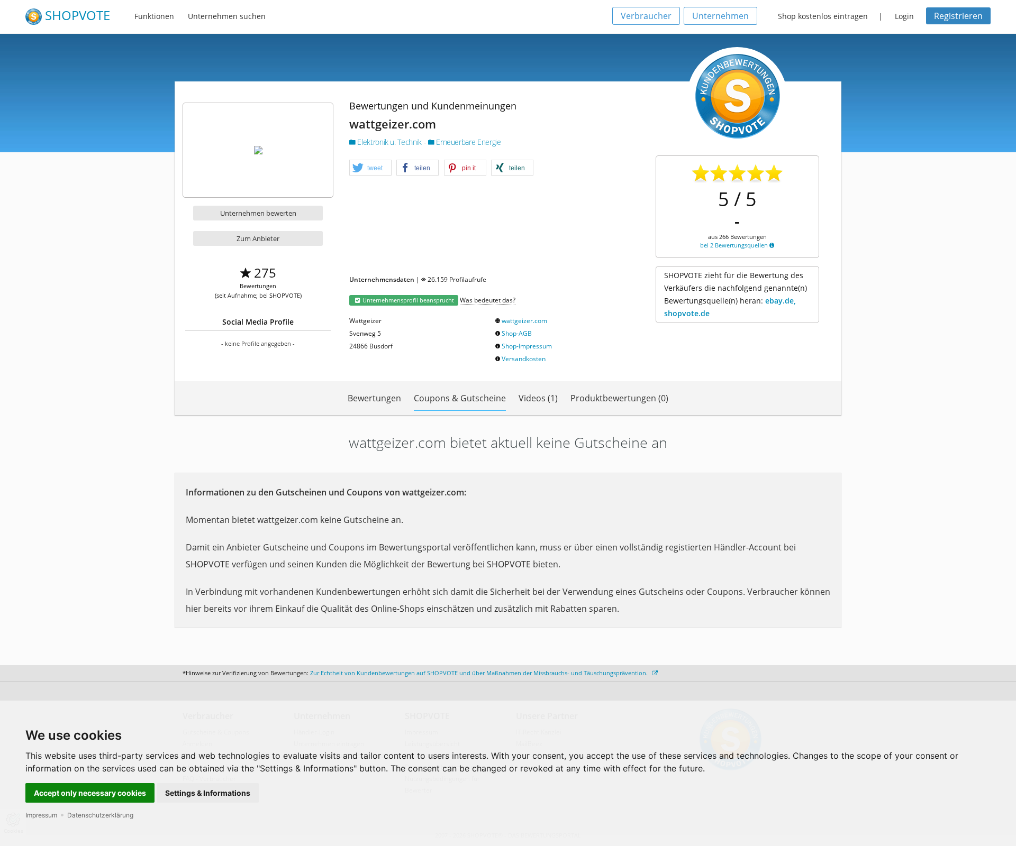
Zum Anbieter (258, 238)
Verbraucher (646, 16)
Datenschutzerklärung (100, 815)
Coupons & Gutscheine (460, 398)
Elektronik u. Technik (390, 142)
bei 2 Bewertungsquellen (734, 245)
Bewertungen (374, 398)
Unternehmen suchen (227, 16)
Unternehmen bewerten (258, 213)
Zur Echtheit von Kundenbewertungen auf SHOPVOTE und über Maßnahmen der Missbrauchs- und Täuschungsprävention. (479, 673)
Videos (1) (538, 398)
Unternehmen (720, 16)
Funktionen (154, 16)
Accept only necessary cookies (90, 792)
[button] (370, 168)
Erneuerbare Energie (467, 142)
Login (904, 16)
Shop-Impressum (527, 346)
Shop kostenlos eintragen (823, 16)
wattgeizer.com (524, 320)
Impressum (41, 815)
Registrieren (958, 16)
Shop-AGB (517, 333)
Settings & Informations (207, 792)
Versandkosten (524, 358)
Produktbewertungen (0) (619, 398)
